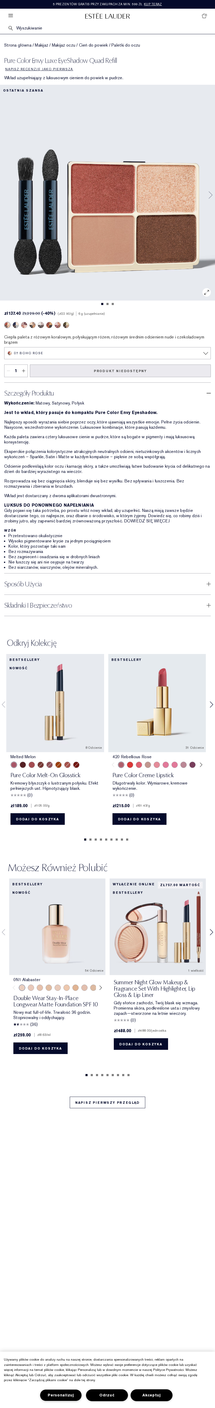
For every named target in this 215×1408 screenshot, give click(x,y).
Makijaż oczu (64, 45)
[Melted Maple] (40, 764)
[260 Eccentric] (156, 764)
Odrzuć (106, 1395)
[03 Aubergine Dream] (24, 325)
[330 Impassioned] (130, 764)
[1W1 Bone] (75, 987)
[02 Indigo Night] (16, 325)
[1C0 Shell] (31, 987)
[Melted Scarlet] (22, 764)
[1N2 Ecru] (93, 987)
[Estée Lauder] (107, 16)
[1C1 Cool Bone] (57, 987)
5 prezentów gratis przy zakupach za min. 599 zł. (107, 4)
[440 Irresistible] (192, 764)
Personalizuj (61, 1395)
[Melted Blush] (67, 764)
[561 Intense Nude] (183, 764)
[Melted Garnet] (76, 764)
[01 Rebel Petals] (58, 325)
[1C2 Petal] (84, 987)
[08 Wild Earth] (49, 325)
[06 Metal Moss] (66, 325)
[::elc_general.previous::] (114, 764)
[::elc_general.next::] (200, 764)
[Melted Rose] (31, 764)
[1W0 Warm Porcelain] (48, 987)
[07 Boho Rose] (7, 325)
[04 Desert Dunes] (32, 325)
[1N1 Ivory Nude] (66, 987)
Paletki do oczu (125, 45)
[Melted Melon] (13, 764)
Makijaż (41, 45)
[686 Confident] (165, 764)
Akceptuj (151, 1395)
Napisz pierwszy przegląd (107, 1103)
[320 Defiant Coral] (139, 764)
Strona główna (17, 45)
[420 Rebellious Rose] (121, 764)
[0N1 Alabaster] (22, 987)
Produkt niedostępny (120, 371)
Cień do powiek (93, 45)
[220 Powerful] (174, 764)
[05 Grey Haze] (41, 325)
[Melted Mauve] (49, 764)
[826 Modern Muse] (147, 764)
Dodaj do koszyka (37, 819)
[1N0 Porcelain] (39, 987)
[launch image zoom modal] (206, 292)
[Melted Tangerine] (58, 764)
